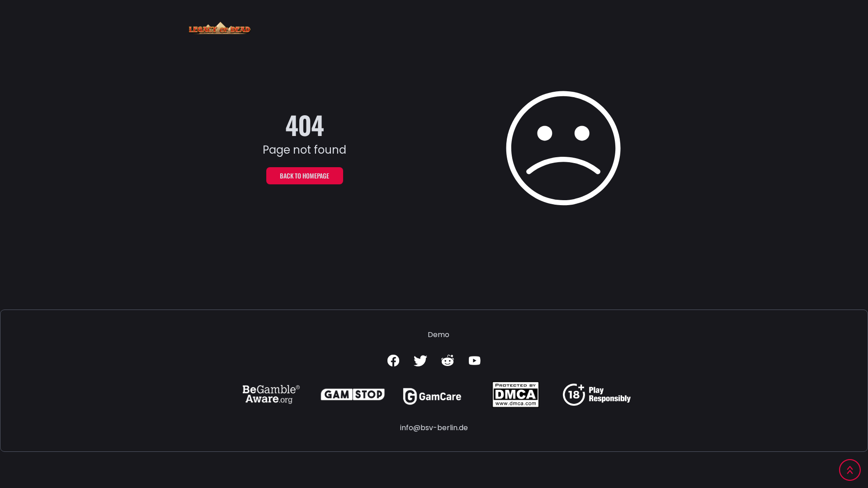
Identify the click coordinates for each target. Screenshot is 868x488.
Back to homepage (304, 175)
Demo (438, 334)
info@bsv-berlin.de (434, 428)
